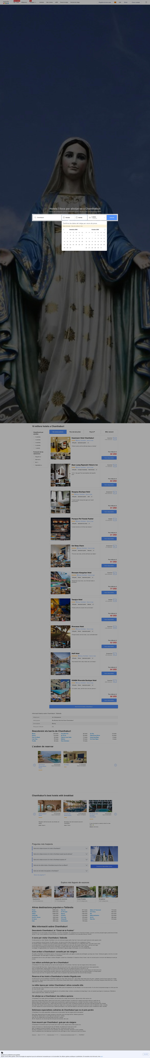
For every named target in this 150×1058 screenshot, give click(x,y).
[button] (63, 229)
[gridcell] (67, 235)
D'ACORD (146, 1054)
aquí (102, 1056)
